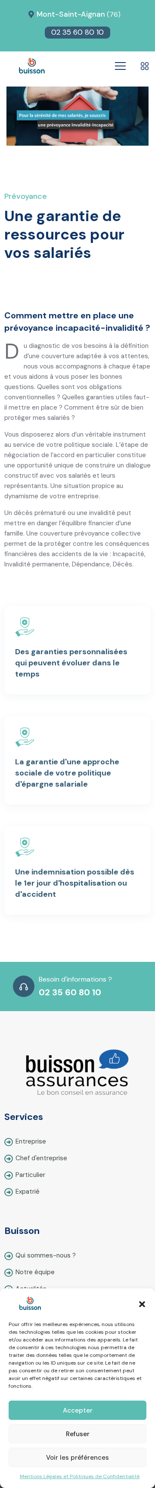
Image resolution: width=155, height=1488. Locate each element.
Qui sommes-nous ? (46, 1255)
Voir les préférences (77, 1457)
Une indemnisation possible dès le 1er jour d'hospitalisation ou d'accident (74, 883)
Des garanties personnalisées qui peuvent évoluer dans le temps (71, 663)
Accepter (78, 1410)
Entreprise (31, 1141)
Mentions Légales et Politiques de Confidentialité (80, 1476)
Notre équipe (35, 1272)
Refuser (78, 1434)
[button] (142, 1303)
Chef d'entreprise (41, 1158)
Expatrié (28, 1191)
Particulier (30, 1175)
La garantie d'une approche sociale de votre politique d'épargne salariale (67, 773)
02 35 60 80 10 (77, 32)
